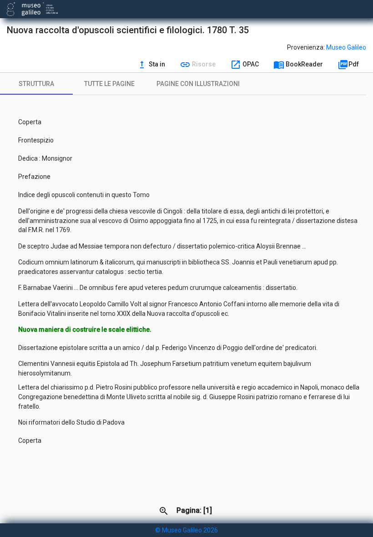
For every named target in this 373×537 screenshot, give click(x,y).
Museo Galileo (346, 47)
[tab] (36, 84)
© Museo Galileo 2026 (186, 530)
